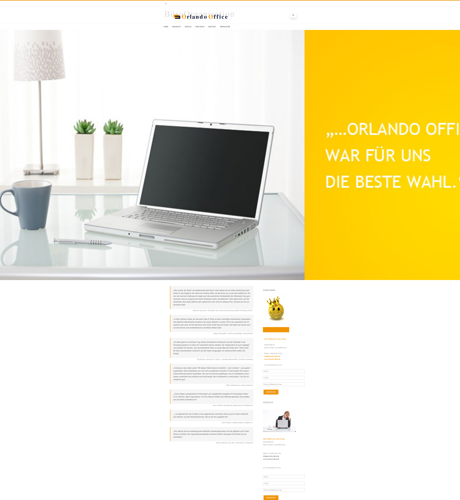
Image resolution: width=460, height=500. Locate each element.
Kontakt (212, 27)
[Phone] (166, 4)
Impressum (225, 27)
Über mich (199, 27)
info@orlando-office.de (271, 456)
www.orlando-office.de (271, 459)
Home (166, 27)
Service (188, 27)
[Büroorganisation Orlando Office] (200, 20)
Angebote (176, 27)
